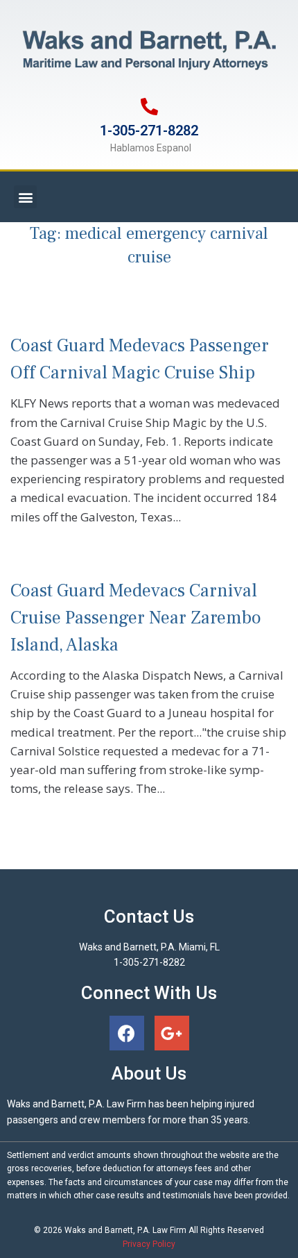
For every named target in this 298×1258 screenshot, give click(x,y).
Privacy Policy (149, 1244)
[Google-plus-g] (172, 1033)
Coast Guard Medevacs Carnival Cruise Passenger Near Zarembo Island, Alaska (135, 618)
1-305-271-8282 (149, 130)
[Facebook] (126, 1033)
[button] (25, 196)
